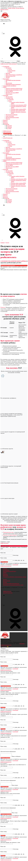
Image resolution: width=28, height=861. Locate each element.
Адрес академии (10, 116)
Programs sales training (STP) (18, 110)
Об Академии (9, 96)
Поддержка (8, 67)
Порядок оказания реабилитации (14, 88)
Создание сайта (4, 646)
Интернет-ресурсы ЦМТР (12, 92)
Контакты (5, 123)
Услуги (10, 69)
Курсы (10, 101)
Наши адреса (9, 94)
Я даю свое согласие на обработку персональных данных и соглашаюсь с (14, 565)
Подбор (10, 72)
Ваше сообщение (16, 756)
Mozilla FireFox (4, 9)
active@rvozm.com (7, 138)
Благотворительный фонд (9, 571)
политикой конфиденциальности (9, 565)
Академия (5, 95)
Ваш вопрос (15, 785)
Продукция (6, 79)
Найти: (2, 61)
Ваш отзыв (14, 812)
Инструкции (9, 83)
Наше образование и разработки (14, 74)
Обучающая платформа (11, 114)
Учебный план (9, 98)
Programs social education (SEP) (19, 105)
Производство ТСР (10, 76)
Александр (15, 555)
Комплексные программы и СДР (14, 90)
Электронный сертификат (9, 85)
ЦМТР (4, 87)
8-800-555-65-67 (5, 64)
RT (6, 81)
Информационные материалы (13, 84)
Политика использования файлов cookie (13, 585)
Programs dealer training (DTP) (18, 109)
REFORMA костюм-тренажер (13, 80)
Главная (5, 568)
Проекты (5, 120)
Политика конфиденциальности (11, 583)
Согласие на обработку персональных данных (14, 576)
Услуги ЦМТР (9, 91)
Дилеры (8, 77)
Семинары (11, 99)
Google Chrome (11, 8)
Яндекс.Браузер (20, 8)
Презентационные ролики (12, 117)
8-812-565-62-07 (13, 64)
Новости (8, 118)
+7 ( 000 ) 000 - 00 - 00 (18, 560)
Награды (8, 73)
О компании (6, 66)
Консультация (11, 70)
